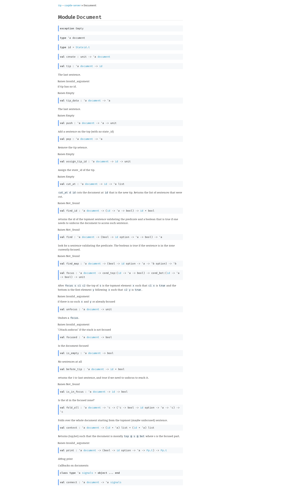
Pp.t (149, 450)
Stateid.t (83, 47)
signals (87, 472)
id (100, 66)
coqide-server (72, 5)
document (104, 56)
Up (60, 5)
